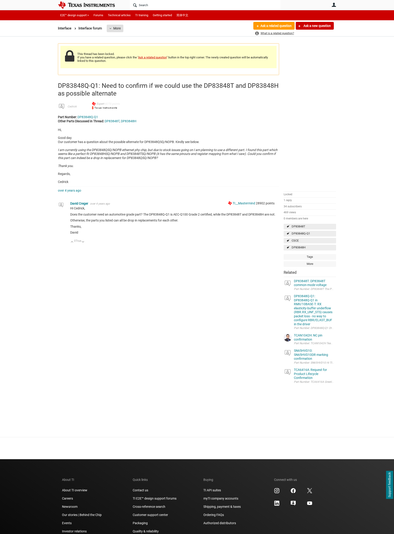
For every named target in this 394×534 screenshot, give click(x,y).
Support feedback (389, 485)
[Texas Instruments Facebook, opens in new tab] (293, 492)
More (117, 28)
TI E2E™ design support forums (154, 498)
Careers (67, 498)
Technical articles (119, 15)
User (334, 5)
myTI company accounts (220, 498)
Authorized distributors (219, 523)
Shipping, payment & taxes (222, 506)
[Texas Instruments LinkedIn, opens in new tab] (277, 505)
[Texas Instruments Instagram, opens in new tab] (277, 492)
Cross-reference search (149, 506)
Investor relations (74, 531)
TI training (141, 15)
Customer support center (150, 515)
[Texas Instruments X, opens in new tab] (309, 492)
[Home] (90, 5)
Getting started (162, 15)
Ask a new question (317, 26)
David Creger (79, 203)
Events (67, 523)
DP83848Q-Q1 (301, 233)
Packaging (140, 523)
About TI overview (74, 490)
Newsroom (70, 506)
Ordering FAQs (213, 515)
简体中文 (182, 15)
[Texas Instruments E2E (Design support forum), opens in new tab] (293, 505)
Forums (98, 15)
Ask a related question (276, 26)
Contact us (140, 490)
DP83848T (298, 226)
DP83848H (299, 247)
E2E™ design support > (74, 15)
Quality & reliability (146, 531)
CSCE (295, 240)
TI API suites (212, 490)
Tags (310, 256)
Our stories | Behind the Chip (82, 515)
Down (83, 242)
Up (72, 242)
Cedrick (72, 106)
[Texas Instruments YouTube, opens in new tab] (309, 505)
